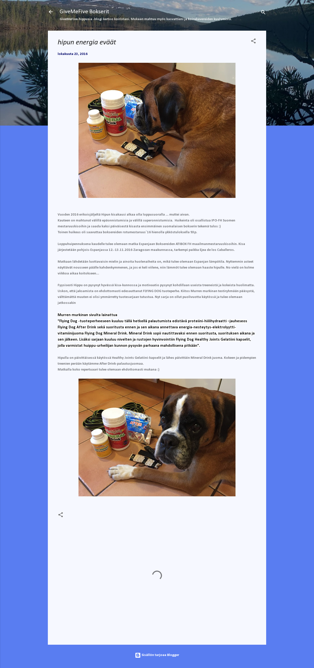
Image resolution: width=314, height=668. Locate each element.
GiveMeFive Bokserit (84, 12)
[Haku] (263, 13)
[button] (253, 42)
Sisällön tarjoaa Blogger (160, 655)
